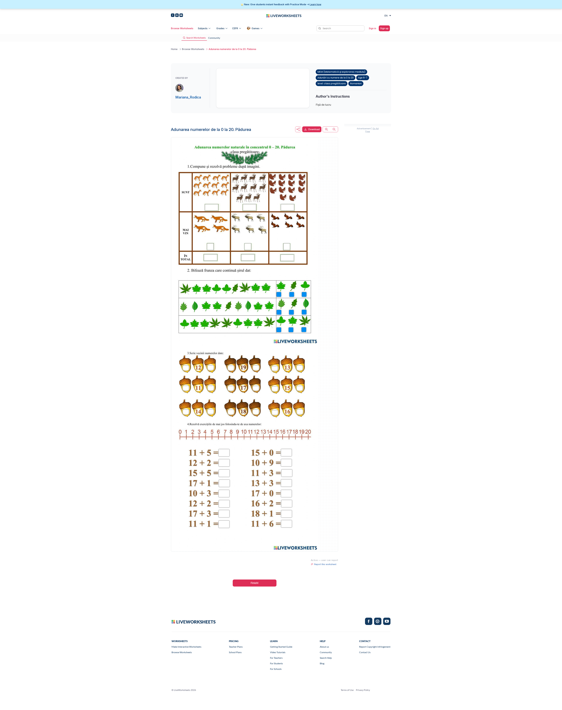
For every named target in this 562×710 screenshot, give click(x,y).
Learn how (315, 4)
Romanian (356, 83)
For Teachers (276, 657)
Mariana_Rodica (188, 97)
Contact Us (365, 652)
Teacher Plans (236, 646)
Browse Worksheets (182, 28)
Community (326, 652)
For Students (276, 663)
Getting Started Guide (281, 646)
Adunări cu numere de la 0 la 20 (335, 77)
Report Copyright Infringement (374, 646)
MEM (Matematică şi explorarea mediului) (341, 71)
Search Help (326, 657)
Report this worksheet (325, 564)
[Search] (319, 28)
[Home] (283, 15)
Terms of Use (347, 690)
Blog (322, 663)
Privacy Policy (363, 690)
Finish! (254, 582)
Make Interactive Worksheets (186, 646)
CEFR (235, 28)
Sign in (372, 28)
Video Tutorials (277, 652)
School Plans (235, 652)
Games (255, 28)
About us (324, 646)
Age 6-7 (362, 77)
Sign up (384, 28)
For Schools (276, 668)
